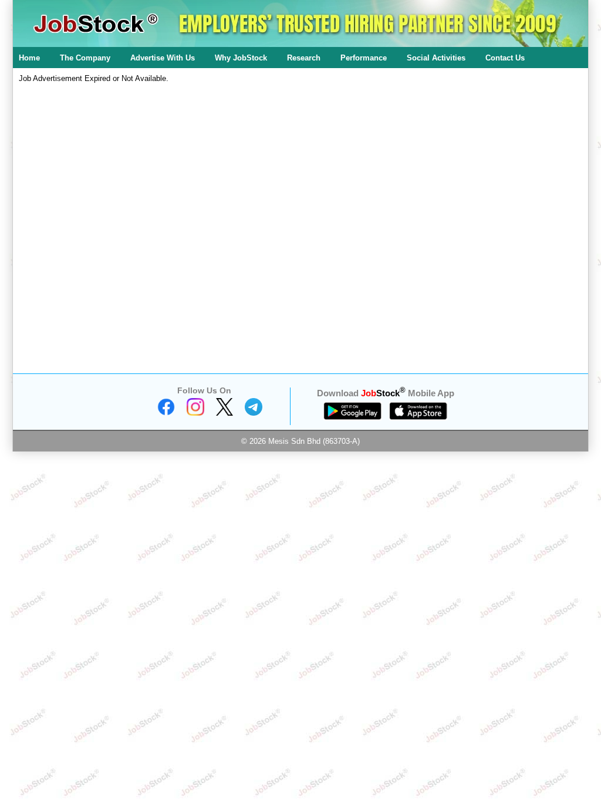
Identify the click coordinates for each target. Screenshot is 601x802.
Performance (363, 57)
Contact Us (505, 57)
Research (303, 57)
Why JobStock (241, 57)
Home (29, 57)
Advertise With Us (162, 57)
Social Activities (436, 57)
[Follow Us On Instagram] (195, 413)
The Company (85, 57)
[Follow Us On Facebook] (166, 413)
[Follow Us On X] (224, 413)
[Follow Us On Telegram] (253, 413)
